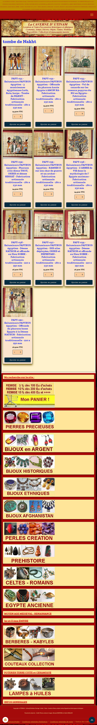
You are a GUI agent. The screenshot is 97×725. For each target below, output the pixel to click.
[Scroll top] (92, 720)
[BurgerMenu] (92, 15)
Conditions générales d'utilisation (34, 722)
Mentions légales (13, 722)
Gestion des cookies (82, 722)
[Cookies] (5, 720)
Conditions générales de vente (61, 722)
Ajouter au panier (18, 124)
